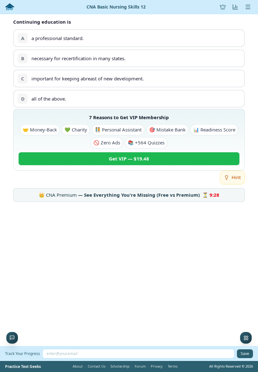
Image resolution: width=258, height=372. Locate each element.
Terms (172, 366)
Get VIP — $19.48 (129, 158)
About (78, 366)
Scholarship (120, 366)
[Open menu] (248, 7)
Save (245, 353)
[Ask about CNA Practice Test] (12, 338)
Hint (236, 177)
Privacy (157, 366)
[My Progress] (235, 7)
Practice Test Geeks (23, 366)
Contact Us (96, 366)
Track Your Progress (22, 353)
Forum (140, 366)
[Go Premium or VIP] (223, 7)
